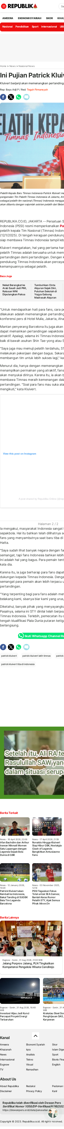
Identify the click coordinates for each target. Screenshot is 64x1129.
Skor (54, 1044)
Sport (35, 26)
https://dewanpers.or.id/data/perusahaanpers (28, 1110)
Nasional (7, 26)
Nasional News (26, 66)
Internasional (49, 26)
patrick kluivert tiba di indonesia (17, 664)
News (12, 66)
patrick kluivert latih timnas (36, 655)
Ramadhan (32, 1069)
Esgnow (4, 1064)
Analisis (30, 1054)
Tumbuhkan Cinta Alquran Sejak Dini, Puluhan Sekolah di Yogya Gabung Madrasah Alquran (45, 291)
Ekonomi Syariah (29, 18)
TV (1, 1069)
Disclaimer (6, 1091)
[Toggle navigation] (3, 6)
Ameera (4, 1044)
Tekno (29, 1059)
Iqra (28, 1049)
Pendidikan (22, 26)
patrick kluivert (9, 655)
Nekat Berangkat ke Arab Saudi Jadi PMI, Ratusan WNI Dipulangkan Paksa (14, 289)
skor (49, 18)
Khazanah (5, 1049)
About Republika (9, 1086)
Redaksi (30, 1086)
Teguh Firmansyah (37, 89)
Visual (29, 1064)
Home (3, 66)
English (56, 1064)
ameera (7, 18)
